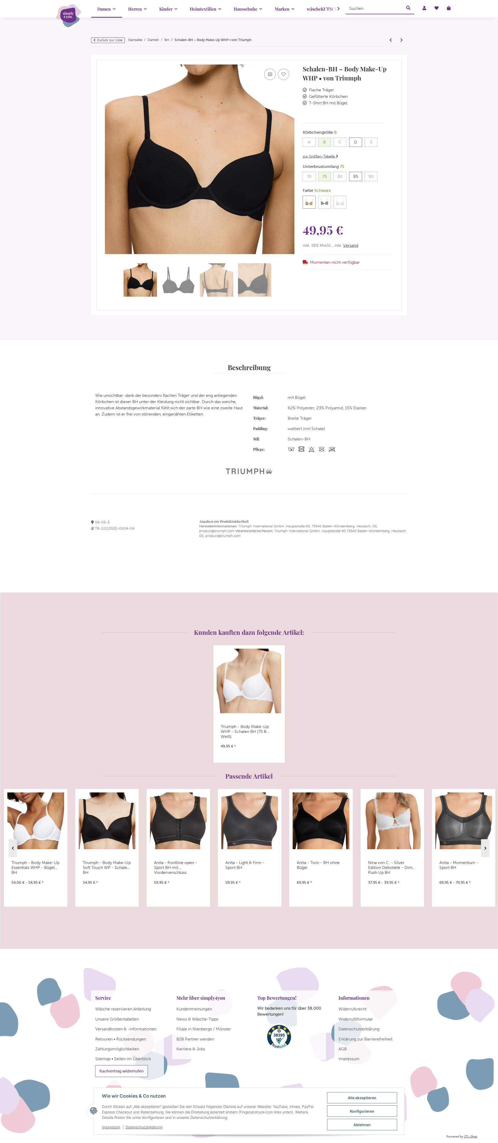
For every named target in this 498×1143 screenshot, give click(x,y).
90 (373, 176)
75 (326, 176)
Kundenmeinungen (194, 1009)
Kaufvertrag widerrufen (121, 1071)
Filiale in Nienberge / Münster (203, 1029)
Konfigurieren (362, 1111)
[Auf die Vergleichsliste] (270, 74)
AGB (342, 1049)
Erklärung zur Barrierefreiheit (365, 1039)
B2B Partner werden (195, 1039)
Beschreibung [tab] (249, 367)
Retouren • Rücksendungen (120, 1039)
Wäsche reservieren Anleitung (123, 1009)
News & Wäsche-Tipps (197, 1019)
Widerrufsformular (355, 1019)
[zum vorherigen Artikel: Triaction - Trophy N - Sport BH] (390, 40)
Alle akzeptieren (362, 1098)
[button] (335, 9)
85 (357, 176)
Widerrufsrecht (352, 1009)
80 (342, 176)
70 (311, 176)
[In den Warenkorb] (100, 57)
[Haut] (309, 202)
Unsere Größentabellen (117, 1019)
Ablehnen (362, 1124)
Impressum (111, 1127)
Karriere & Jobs (190, 1049)
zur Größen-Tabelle (319, 156)
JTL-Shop (470, 1136)
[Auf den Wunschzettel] (283, 74)
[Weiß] (340, 202)
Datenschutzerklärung (144, 1127)
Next (485, 848)
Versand (350, 245)
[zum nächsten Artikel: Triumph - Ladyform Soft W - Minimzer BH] (401, 40)
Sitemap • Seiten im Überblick (123, 1059)
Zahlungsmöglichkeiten (117, 1049)
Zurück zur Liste (109, 40)
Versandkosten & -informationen (125, 1029)
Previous (13, 848)
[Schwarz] (324, 202)
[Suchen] (408, 8)
